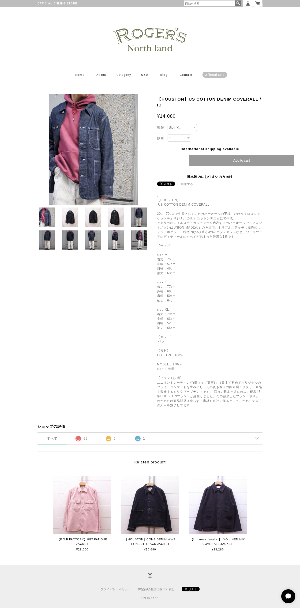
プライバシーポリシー (116, 589)
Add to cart (241, 160)
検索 (238, 3)
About (101, 74)
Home (79, 74)
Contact (186, 74)
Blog (164, 74)
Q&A (144, 74)
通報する (187, 184)
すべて (52, 438)
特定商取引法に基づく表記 (156, 589)
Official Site (215, 74)
